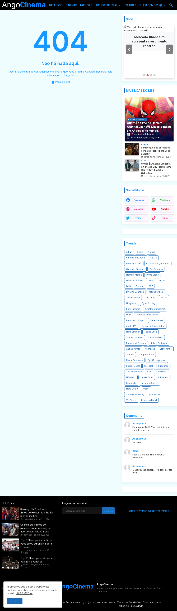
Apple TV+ (131, 326)
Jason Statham (156, 292)
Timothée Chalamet (155, 309)
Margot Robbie (146, 354)
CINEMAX (71, 5)
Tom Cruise (150, 297)
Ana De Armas (133, 349)
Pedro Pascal (133, 366)
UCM (128, 314)
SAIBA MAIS (23, 593)
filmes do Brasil (149, 400)
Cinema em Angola (135, 257)
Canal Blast (161, 371)
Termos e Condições (129, 602)
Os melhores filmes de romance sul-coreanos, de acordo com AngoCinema (35, 528)
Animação (150, 349)
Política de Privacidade (130, 605)
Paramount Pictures (136, 343)
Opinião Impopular (156, 360)
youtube (164, 209)
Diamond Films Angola (147, 314)
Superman (163, 366)
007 (151, 286)
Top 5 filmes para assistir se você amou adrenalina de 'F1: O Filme (37, 544)
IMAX (128, 286)
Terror (151, 280)
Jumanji (130, 354)
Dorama (140, 286)
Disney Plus (166, 349)
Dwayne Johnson (135, 292)
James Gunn (146, 377)
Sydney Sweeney (135, 394)
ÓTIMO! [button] (14, 601)
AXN (149, 371)
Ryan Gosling (148, 303)
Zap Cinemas (156, 269)
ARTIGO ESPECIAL (106, 5)
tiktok (164, 218)
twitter (138, 218)
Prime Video (152, 274)
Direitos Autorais (152, 602)
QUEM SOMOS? (149, 5)
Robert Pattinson (159, 343)
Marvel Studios (155, 337)
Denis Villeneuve (134, 280)
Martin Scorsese (134, 360)
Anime (162, 280)
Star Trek (148, 366)
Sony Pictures (133, 309)
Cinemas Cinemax (135, 269)
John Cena (163, 377)
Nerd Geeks (132, 388)
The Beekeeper (134, 371)
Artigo (129, 252)
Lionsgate (131, 383)
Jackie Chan (150, 331)
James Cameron (134, 337)
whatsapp (165, 200)
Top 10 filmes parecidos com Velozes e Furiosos (36, 560)
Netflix (153, 257)
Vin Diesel (131, 400)
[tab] (55, 6)
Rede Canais (156, 320)
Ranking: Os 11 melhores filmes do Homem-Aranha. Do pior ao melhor (37, 512)
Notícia (151, 252)
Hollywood (131, 303)
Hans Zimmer (133, 331)
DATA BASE (55, 5)
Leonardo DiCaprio (135, 320)
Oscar (146, 388)
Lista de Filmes (134, 263)
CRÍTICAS (130, 5)
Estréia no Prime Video (153, 326)
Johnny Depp (133, 297)
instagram (139, 209)
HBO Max (131, 377)
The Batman (155, 394)
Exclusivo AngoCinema (158, 263)
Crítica (140, 252)
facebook (139, 200)
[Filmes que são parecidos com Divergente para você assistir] (132, 149)
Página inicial (60, 82)
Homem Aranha (134, 274)
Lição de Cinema (149, 383)
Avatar (164, 297)
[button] (162, 5)
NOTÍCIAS (86, 5)
